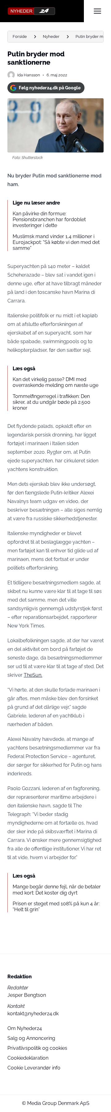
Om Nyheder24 (24, 1028)
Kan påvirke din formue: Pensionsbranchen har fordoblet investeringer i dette (49, 219)
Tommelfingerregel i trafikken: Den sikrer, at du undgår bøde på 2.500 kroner (51, 402)
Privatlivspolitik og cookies (37, 1048)
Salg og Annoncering (31, 1038)
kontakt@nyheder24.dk (33, 1014)
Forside (20, 36)
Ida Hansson (28, 75)
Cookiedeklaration (27, 1058)
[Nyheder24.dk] (45, 11)
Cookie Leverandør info (33, 1068)
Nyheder (51, 36)
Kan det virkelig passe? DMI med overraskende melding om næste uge (55, 382)
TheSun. (33, 675)
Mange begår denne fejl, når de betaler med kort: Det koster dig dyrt (57, 889)
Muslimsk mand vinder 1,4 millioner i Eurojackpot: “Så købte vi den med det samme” (56, 242)
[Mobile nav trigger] (97, 11)
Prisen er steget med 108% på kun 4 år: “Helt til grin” (56, 906)
